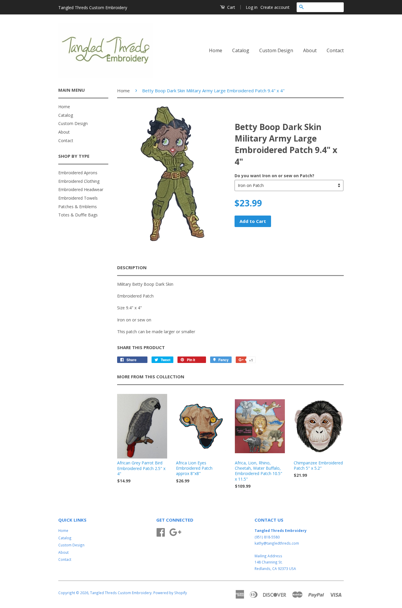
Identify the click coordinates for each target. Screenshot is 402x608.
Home (215, 50)
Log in (252, 7)
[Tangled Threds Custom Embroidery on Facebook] (160, 531)
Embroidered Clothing (78, 181)
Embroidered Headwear (80, 189)
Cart (230, 7)
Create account (275, 7)
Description (132, 267)
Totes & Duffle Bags (78, 215)
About (310, 50)
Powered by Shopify (170, 592)
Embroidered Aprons (77, 172)
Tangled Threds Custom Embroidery (121, 592)
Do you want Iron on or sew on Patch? (274, 175)
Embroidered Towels (78, 198)
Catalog (240, 50)
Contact (335, 50)
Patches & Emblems (77, 206)
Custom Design (276, 50)
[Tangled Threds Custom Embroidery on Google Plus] (175, 531)
